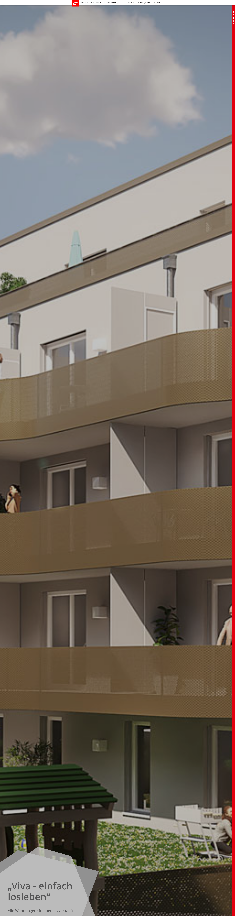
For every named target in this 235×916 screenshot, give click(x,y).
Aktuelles (140, 2)
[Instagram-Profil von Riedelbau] (233, 12)
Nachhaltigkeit (95, 2)
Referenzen (131, 2)
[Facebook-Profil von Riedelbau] (233, 15)
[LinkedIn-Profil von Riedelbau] (233, 18)
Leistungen (83, 2)
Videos (149, 2)
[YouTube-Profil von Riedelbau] (233, 24)
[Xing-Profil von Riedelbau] (233, 21)
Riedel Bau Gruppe (109, 2)
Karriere (122, 2)
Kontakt (156, 2)
